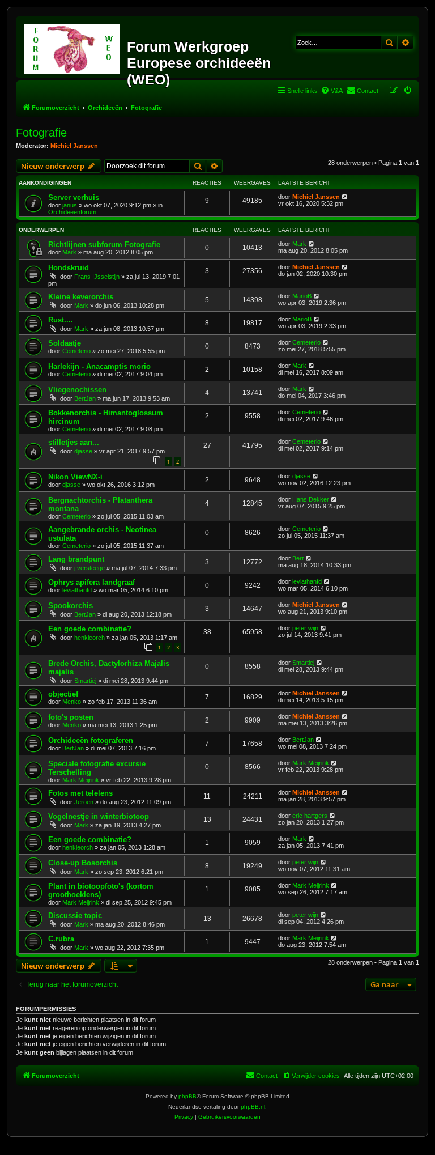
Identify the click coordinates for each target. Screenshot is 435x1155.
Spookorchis (70, 605)
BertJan (85, 398)
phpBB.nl (253, 1106)
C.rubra (61, 939)
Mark (69, 252)
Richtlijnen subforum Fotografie (104, 244)
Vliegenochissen (77, 389)
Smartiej (85, 680)
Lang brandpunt (76, 559)
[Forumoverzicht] (73, 47)
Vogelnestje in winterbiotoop (98, 816)
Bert (298, 558)
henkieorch (89, 637)
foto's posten (70, 717)
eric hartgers (309, 815)
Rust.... (60, 320)
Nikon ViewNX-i (75, 477)
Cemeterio (76, 350)
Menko (71, 701)
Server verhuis (73, 197)
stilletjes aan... (73, 442)
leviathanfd (77, 590)
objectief (63, 694)
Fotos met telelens (80, 793)
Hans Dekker (310, 499)
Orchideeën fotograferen (90, 740)
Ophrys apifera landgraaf (91, 582)
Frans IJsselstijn (97, 276)
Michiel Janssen (74, 145)
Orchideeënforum (72, 212)
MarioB (302, 295)
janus (69, 205)
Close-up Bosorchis (82, 863)
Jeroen (83, 802)
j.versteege (89, 567)
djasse (83, 451)
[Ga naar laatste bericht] (345, 196)
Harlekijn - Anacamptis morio (99, 366)
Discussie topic (75, 915)
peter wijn (305, 628)
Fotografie (41, 132)
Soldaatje (64, 343)
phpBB (187, 1096)
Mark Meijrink (80, 779)
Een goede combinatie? (89, 629)
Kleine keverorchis (80, 296)
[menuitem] (332, 90)
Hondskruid (68, 268)
